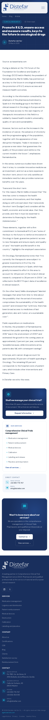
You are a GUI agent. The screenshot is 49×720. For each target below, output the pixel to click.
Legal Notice (6, 716)
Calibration (12, 452)
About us (5, 637)
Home (4, 16)
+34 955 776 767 (13, 692)
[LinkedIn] (4, 589)
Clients (5, 654)
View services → (24, 543)
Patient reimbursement (17, 443)
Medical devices (14, 448)
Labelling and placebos (11, 626)
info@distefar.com (14, 701)
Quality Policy (31, 716)
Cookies (22, 716)
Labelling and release (16, 457)
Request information (23, 413)
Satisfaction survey (9, 658)
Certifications (7, 641)
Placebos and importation (18, 462)
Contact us (23, 537)
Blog (10, 16)
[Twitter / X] (10, 589)
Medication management (18, 438)
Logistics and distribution (12, 605)
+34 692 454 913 (13, 695)
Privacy (15, 716)
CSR (3, 645)
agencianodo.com (8, 713)
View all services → (13, 467)
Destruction (6, 618)
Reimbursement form (10, 662)
